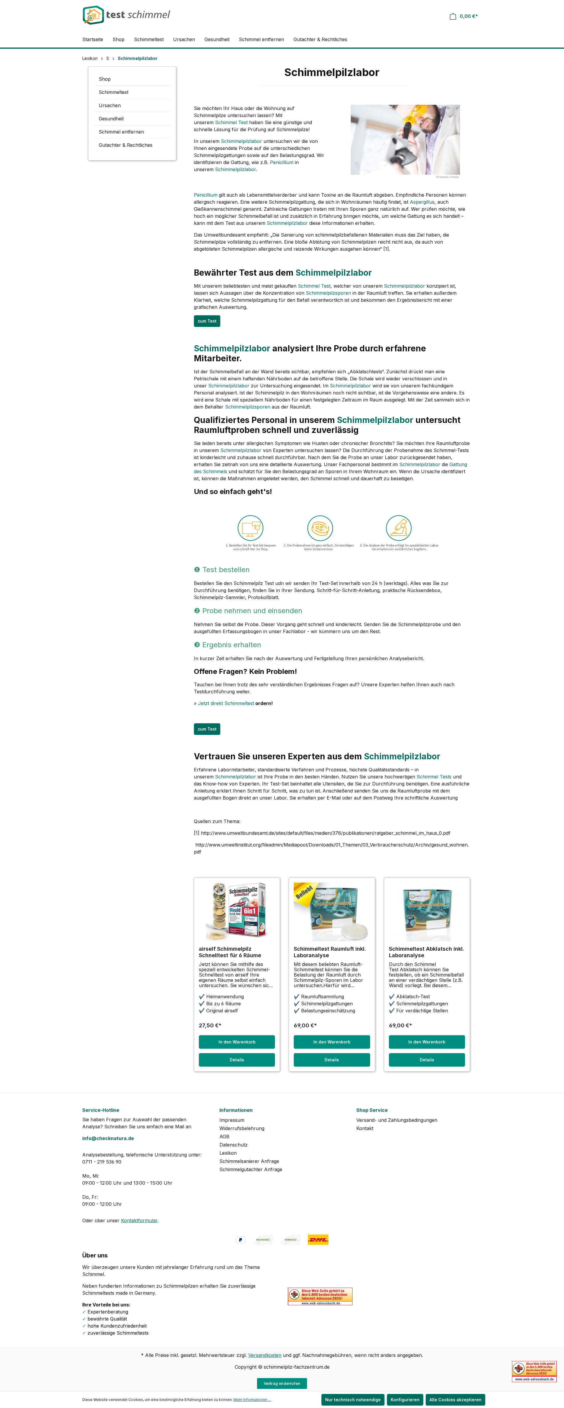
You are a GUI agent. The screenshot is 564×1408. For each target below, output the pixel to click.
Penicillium (281, 162)
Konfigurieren (405, 1399)
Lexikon (228, 1153)
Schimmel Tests (434, 777)
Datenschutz (233, 1145)
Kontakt (364, 1128)
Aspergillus (422, 202)
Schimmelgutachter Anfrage (250, 1169)
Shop (105, 79)
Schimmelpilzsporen (328, 293)
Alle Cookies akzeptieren (455, 1399)
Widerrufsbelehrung (241, 1128)
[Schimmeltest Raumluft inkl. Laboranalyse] (332, 912)
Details (237, 1059)
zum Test (207, 320)
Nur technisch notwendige (353, 1399)
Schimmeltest (113, 92)
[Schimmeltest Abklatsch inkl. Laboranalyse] (427, 912)
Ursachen (110, 105)
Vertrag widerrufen (282, 1383)
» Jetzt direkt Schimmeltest (224, 703)
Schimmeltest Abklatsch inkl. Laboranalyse (426, 952)
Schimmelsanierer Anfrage (249, 1161)
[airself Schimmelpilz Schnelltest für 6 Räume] (237, 912)
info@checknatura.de (108, 1138)
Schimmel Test (231, 122)
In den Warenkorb (237, 1041)
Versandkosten (264, 1355)
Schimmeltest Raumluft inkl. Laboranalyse (330, 952)
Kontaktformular (139, 1220)
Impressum (231, 1120)
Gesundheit (111, 119)
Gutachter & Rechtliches (125, 145)
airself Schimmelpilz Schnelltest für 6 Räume (230, 952)
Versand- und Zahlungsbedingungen (396, 1120)
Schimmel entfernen (121, 132)
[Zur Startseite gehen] (126, 15)
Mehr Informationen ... (252, 1399)
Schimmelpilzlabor (241, 141)
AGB (224, 1136)
